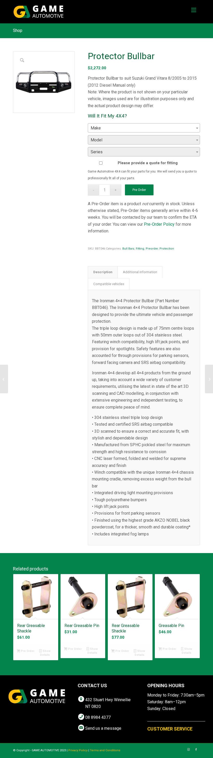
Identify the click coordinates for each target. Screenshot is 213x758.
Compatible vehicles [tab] (108, 284)
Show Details (45, 653)
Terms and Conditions (105, 750)
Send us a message (103, 728)
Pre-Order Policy (159, 224)
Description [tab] (102, 272)
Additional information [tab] (140, 272)
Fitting (140, 248)
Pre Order (139, 190)
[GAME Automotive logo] (38, 11)
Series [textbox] (97, 151)
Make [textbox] (96, 128)
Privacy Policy (78, 750)
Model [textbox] (96, 139)
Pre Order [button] (27, 651)
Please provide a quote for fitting (148, 163)
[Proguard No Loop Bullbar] (209, 379)
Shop (17, 30)
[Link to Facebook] (196, 750)
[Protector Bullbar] (4, 379)
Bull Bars (128, 248)
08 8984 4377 (98, 717)
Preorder (152, 248)
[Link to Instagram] (188, 750)
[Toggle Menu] (193, 10)
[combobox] (144, 128)
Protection (166, 248)
